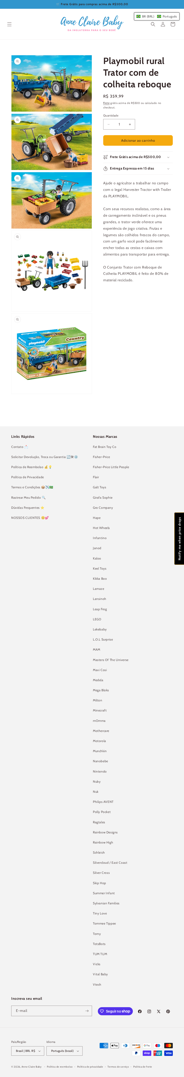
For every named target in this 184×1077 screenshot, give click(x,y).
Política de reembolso (60, 1066)
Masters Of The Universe (111, 660)
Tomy (97, 934)
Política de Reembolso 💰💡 (31, 467)
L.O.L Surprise (103, 639)
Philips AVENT (103, 802)
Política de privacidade (90, 1066)
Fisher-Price (101, 457)
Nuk (96, 792)
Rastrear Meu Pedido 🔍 (28, 498)
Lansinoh (99, 599)
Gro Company (103, 508)
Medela (98, 680)
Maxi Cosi (100, 670)
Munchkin (100, 751)
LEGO (97, 619)
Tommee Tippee (104, 923)
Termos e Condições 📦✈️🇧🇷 (32, 487)
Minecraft (100, 710)
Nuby (97, 782)
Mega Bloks (101, 690)
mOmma (99, 721)
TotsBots (99, 944)
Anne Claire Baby (32, 1066)
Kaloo (97, 558)
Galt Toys (99, 487)
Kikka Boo (100, 579)
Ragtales (99, 822)
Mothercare (101, 731)
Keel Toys (99, 568)
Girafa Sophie (103, 498)
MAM (96, 650)
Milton (97, 700)
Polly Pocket (102, 812)
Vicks (97, 964)
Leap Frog (100, 609)
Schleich (99, 852)
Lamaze (98, 589)
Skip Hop (99, 883)
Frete (106, 103)
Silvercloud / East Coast (110, 863)
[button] (9, 24)
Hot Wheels (101, 528)
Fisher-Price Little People (111, 467)
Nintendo (100, 771)
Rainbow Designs (105, 832)
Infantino (100, 538)
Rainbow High (103, 842)
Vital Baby (100, 974)
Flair (96, 477)
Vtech (97, 984)
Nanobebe (100, 761)
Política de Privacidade (27, 477)
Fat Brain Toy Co (104, 447)
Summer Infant (104, 893)
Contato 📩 (19, 447)
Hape (97, 518)
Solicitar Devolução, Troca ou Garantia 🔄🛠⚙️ (44, 457)
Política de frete (142, 1066)
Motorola (99, 741)
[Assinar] (87, 1011)
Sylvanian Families (106, 903)
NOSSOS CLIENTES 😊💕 (30, 518)
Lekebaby (100, 629)
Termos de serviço (118, 1066)
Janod (97, 548)
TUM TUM (100, 954)
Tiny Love (100, 913)
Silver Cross (101, 873)
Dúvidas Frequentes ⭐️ (27, 508)
